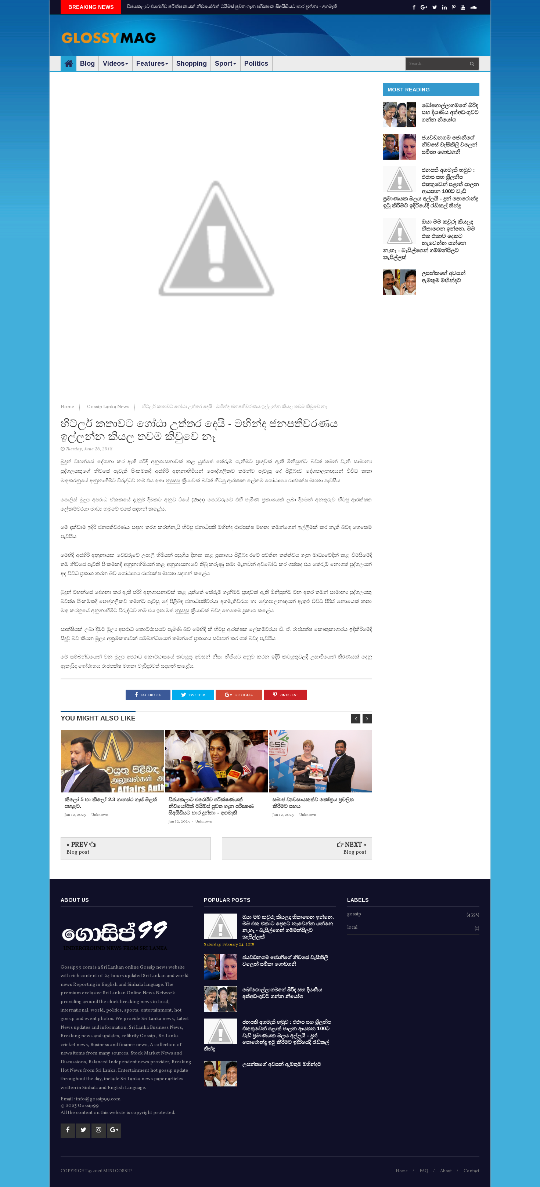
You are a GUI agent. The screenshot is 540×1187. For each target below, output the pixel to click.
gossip (354, 915)
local (352, 928)
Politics (256, 63)
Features (150, 63)
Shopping (191, 63)
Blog (87, 63)
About (446, 1171)
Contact (471, 1171)
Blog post (77, 852)
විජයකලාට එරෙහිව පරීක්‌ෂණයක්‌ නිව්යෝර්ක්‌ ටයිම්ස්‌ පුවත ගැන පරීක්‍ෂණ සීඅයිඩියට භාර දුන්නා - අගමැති (232, 7)
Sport (224, 63)
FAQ (424, 1171)
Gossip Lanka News (108, 407)
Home (68, 407)
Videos (114, 63)
